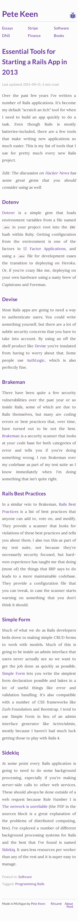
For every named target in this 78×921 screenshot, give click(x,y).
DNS (6, 35)
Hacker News (57, 173)
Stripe (33, 28)
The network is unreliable (25, 806)
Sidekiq (10, 753)
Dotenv (10, 202)
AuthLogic (36, 360)
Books (59, 35)
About (69, 903)
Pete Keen (20, 13)
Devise (9, 299)
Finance (34, 35)
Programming (25, 884)
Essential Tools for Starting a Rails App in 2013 (34, 61)
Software (61, 28)
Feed (70, 906)
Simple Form (16, 619)
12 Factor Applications (44, 248)
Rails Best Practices (24, 493)
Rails (40, 884)
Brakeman (13, 382)
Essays (7, 28)
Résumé (56, 903)
